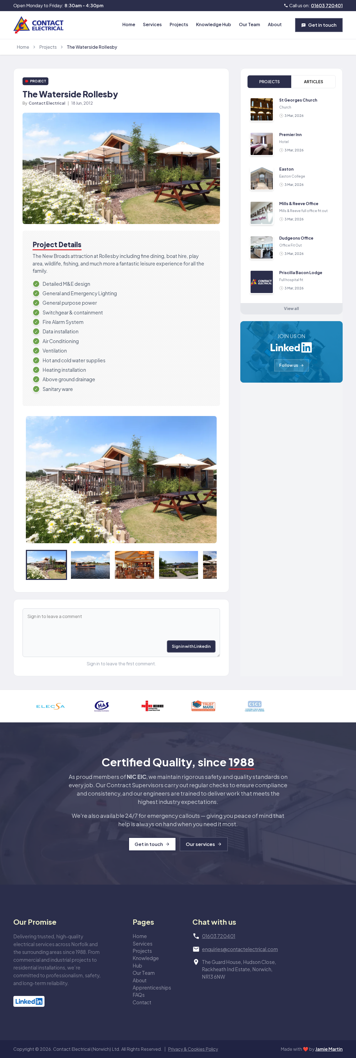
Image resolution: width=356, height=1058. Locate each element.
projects (48, 47)
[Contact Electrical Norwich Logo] (38, 25)
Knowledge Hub (213, 24)
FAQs (139, 995)
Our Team (249, 24)
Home (128, 24)
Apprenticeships (152, 988)
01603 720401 (327, 5)
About (275, 24)
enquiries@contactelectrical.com (240, 949)
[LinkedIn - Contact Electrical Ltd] (58, 1001)
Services (152, 24)
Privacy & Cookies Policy (193, 1049)
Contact (142, 1002)
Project (38, 81)
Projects (179, 24)
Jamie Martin (329, 1049)
